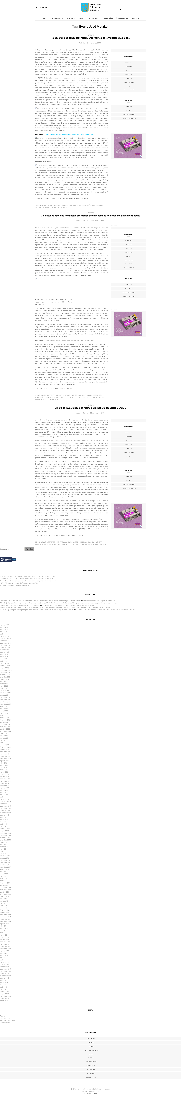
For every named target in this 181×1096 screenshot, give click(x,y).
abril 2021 (3, 770)
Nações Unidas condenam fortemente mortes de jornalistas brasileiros (90, 38)
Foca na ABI (129, 110)
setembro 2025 (5, 650)
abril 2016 (3, 906)
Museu (81, 18)
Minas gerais (98, 397)
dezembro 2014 (5, 942)
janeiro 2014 (4, 967)
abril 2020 (3, 797)
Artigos (129, 70)
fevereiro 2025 (5, 666)
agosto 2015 (4, 924)
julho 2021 (3, 763)
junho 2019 (4, 819)
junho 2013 (4, 982)
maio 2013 (3, 985)
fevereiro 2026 (5, 638)
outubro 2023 (5, 702)
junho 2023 (4, 711)
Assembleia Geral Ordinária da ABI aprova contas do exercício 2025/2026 (26, 579)
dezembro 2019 (5, 806)
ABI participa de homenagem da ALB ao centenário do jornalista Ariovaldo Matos (29, 581)
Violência (39, 205)
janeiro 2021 (4, 776)
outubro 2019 (5, 810)
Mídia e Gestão (129, 82)
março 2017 (4, 881)
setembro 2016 (5, 894)
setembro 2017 (5, 867)
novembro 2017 (5, 863)
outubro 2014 (5, 946)
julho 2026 (4, 627)
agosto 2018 (4, 842)
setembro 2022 (5, 731)
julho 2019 (3, 817)
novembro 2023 (6, 700)
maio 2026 (4, 632)
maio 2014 (3, 958)
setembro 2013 (5, 976)
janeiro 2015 (4, 939)
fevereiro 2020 (5, 801)
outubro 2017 (5, 865)
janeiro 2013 (4, 994)
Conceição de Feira (56, 400)
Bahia (83, 395)
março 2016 (4, 908)
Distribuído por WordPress (90, 1091)
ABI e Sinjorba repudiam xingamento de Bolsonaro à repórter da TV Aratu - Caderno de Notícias (34, 603)
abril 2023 (3, 715)
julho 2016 (3, 899)
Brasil (89, 395)
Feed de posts (5, 1018)
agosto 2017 (4, 869)
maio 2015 (3, 930)
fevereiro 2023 (5, 720)
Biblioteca (93, 18)
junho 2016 (4, 901)
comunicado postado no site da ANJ (86, 313)
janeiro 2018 (4, 858)
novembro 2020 (6, 781)
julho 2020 (4, 790)
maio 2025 (4, 659)
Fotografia (129, 86)
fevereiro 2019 (5, 829)
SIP (45, 544)
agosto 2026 (4, 625)
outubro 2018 (5, 838)
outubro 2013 (5, 973)
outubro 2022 (5, 729)
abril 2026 (3, 634)
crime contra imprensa (45, 395)
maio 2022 (4, 740)
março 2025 (4, 663)
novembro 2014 (5, 944)
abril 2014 (3, 960)
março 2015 (4, 935)
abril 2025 (3, 661)
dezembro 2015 (5, 915)
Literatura (129, 74)
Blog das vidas (129, 90)
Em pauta (129, 78)
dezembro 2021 (5, 752)
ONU (46, 205)
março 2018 (4, 853)
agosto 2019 (4, 815)
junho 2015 (4, 928)
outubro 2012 (5, 998)
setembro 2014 (5, 949)
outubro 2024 (5, 675)
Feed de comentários (7, 1020)
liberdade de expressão (57, 542)
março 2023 (4, 718)
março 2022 (4, 745)
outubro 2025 (5, 647)
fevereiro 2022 (5, 747)
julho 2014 (3, 953)
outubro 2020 (5, 783)
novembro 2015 (5, 917)
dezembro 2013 (5, 969)
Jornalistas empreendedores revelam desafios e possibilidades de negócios (69, 605)
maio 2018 (3, 849)
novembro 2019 (5, 808)
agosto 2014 (4, 951)
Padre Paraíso (41, 400)
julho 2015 (3, 926)
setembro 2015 (5, 921)
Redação (82, 43)
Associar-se (123, 18)
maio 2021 (3, 767)
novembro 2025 (6, 645)
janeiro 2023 (4, 722)
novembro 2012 (5, 996)
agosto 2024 (4, 679)
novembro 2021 (5, 754)
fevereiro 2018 (5, 856)
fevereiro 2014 (5, 964)
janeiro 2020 (4, 804)
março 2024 (4, 690)
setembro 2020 (5, 786)
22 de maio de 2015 (97, 413)
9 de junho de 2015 (94, 43)
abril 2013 (3, 987)
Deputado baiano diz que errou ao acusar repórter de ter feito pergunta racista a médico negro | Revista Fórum (40, 601)
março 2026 (4, 636)
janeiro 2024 (4, 695)
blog (49, 544)
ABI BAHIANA (129, 63)
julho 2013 (3, 980)
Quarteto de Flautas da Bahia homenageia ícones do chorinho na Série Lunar (27, 576)
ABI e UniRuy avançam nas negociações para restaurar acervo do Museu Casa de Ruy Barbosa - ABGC (36, 610)
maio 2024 (4, 686)
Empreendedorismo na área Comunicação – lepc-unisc (19, 605)
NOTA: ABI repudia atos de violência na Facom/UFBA (19, 583)
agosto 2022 (4, 733)
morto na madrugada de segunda (95, 168)
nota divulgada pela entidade (70, 356)
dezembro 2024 (6, 670)
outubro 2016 (5, 892)
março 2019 (4, 826)
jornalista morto (100, 544)
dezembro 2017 (5, 860)
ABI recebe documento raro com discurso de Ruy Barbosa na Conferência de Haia (106, 610)
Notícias (90, 35)
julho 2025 (4, 654)
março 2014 (4, 962)
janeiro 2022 (4, 749)
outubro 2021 (5, 756)
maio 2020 (4, 795)
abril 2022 (3, 743)
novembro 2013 (5, 971)
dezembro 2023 (6, 697)
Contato (135, 18)
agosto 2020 (4, 788)
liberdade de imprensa (54, 397)
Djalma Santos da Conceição (60, 140)
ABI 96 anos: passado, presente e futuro (14, 585)
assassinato (69, 397)
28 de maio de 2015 (97, 221)
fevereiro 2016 (5, 910)
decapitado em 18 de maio (76, 242)
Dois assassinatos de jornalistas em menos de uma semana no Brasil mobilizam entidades (90, 215)
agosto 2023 (4, 706)
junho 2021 (4, 765)
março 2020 (4, 799)
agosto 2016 (4, 896)
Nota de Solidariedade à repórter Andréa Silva (99, 601)
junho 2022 (4, 738)
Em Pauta (129, 106)
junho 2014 (4, 955)
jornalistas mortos (58, 207)
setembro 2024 (5, 677)
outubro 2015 (5, 919)
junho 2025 (4, 657)
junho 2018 (4, 847)
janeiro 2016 (4, 912)
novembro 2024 (6, 672)
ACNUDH (95, 205)
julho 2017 (3, 872)
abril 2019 (3, 824)
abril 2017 (3, 878)
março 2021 (4, 772)
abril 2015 (3, 933)
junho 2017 (4, 874)
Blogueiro (56, 544)
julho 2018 (3, 844)
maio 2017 (3, 876)
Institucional (55, 18)
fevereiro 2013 (5, 992)
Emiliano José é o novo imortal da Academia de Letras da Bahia (87, 607)
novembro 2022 (6, 727)
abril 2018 (3, 851)
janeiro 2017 (4, 885)
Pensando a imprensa (129, 118)
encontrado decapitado (77, 111)
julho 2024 (4, 681)
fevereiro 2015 (5, 937)
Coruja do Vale (67, 544)
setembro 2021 (5, 758)
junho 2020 (4, 792)
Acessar (3, 1016)
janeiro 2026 (4, 641)
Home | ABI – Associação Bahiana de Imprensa (93, 1089)
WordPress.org (5, 1023)
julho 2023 (4, 709)
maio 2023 (4, 713)
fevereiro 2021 (5, 774)
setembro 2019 (5, 813)
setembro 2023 (5, 704)
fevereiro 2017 (5, 883)
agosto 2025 (4, 652)
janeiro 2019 (4, 831)
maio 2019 (3, 822)
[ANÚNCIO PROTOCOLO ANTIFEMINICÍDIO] (128, 146)
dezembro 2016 (5, 887)
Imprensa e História (128, 114)
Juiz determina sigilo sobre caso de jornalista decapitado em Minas (70, 134)
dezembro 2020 (6, 779)
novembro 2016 (5, 890)
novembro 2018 (5, 835)
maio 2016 (3, 903)
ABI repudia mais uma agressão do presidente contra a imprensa (95, 603)
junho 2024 (4, 684)
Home (44, 18)
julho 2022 (4, 736)
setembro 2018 (5, 840)
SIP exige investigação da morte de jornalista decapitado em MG (90, 408)
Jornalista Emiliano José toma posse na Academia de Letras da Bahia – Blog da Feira (30, 607)
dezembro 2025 (6, 643)
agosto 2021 (4, 761)
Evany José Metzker (56, 205)
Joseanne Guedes (81, 221)
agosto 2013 (4, 978)
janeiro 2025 (4, 668)
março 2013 (4, 989)
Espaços (70, 18)
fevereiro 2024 (5, 693)
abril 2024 (3, 688)
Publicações (108, 18)
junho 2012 (4, 1001)
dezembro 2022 (6, 724)
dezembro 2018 (5, 833)
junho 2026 (4, 629)
